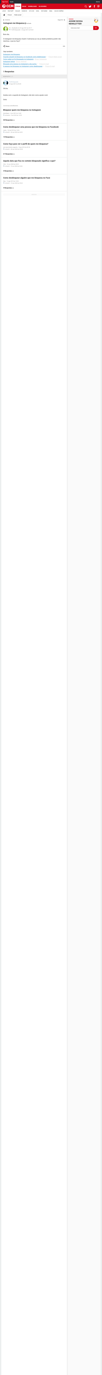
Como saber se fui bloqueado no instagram (18, 59)
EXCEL (37, 11)
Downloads (32, 6)
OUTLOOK (31, 11)
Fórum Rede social (55, 57)
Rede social (17, 15)
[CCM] (7, 6)
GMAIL (50, 11)
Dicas (24, 6)
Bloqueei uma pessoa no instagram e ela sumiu (20, 64)
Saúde (11, 2)
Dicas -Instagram (41, 59)
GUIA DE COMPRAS (58, 11)
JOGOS (4, 11)
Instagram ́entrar (9, 62)
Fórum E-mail (44, 64)
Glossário (43, 6)
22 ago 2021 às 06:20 (27, 30)
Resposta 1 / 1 (8, 76)
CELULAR (17, 11)
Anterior (7, 20)
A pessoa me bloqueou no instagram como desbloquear (22, 66)
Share (7, 46)
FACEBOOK (24, 11)
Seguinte (60, 20)
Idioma (98, 2)
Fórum (17, 6)
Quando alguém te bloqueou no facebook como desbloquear (24, 57)
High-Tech (5, 2)
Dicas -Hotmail (21, 62)
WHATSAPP (10, 11)
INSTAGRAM (44, 11)
